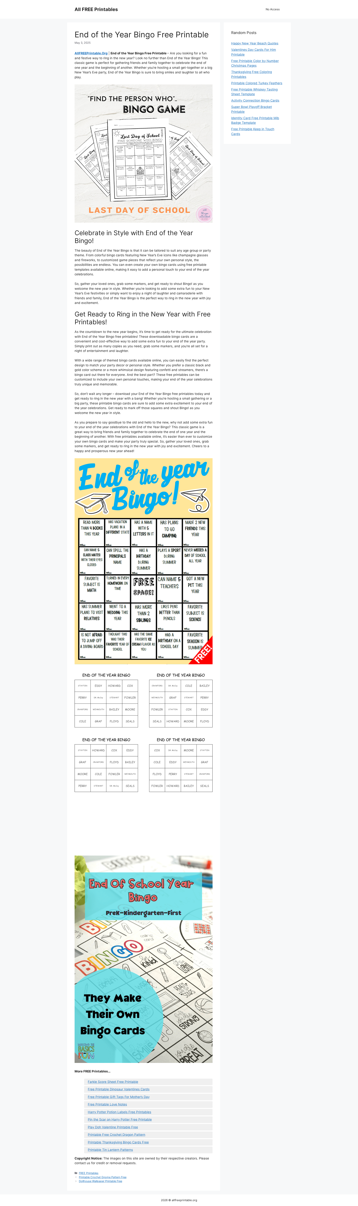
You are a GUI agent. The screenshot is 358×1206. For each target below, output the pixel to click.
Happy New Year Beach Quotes (254, 43)
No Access (273, 9)
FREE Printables (88, 1173)
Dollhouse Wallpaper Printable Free (100, 1181)
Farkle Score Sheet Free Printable (113, 1082)
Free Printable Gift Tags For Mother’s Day (119, 1097)
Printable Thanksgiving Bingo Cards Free (118, 1142)
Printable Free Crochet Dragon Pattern (116, 1135)
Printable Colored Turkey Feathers (256, 83)
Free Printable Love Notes (107, 1104)
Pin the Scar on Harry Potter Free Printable (120, 1119)
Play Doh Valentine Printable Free (113, 1127)
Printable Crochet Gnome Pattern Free (102, 1177)
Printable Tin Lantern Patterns (110, 1150)
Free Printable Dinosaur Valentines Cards (119, 1089)
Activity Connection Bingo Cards (255, 100)
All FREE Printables (96, 9)
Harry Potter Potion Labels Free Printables (119, 1112)
